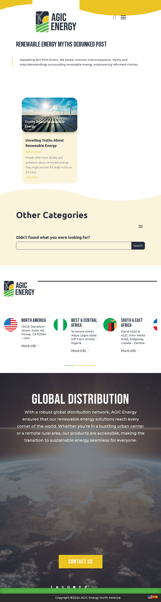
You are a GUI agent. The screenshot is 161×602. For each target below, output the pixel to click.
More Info (28, 345)
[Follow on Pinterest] (80, 587)
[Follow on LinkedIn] (57, 587)
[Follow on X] (62, 587)
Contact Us (81, 561)
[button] (69, 365)
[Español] (155, 596)
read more (32, 177)
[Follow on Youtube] (74, 587)
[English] (150, 596)
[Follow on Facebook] (51, 587)
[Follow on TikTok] (85, 587)
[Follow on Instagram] (68, 587)
